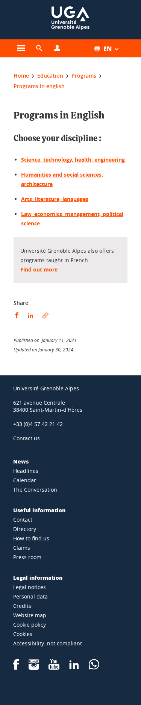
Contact (22, 519)
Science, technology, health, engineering (73, 159)
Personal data (30, 596)
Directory (24, 528)
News (21, 461)
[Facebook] (16, 666)
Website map (29, 615)
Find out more (39, 269)
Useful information (39, 510)
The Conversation (35, 489)
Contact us (26, 438)
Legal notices (29, 587)
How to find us (31, 538)
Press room (27, 557)
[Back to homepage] (70, 19)
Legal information (37, 577)
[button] (39, 48)
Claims (21, 547)
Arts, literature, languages (54, 198)
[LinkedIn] (74, 666)
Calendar (24, 480)
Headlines (25, 470)
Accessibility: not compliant (47, 643)
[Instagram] (34, 666)
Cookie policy (29, 624)
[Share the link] (45, 315)
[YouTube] (54, 666)
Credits (22, 605)
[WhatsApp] (94, 666)
